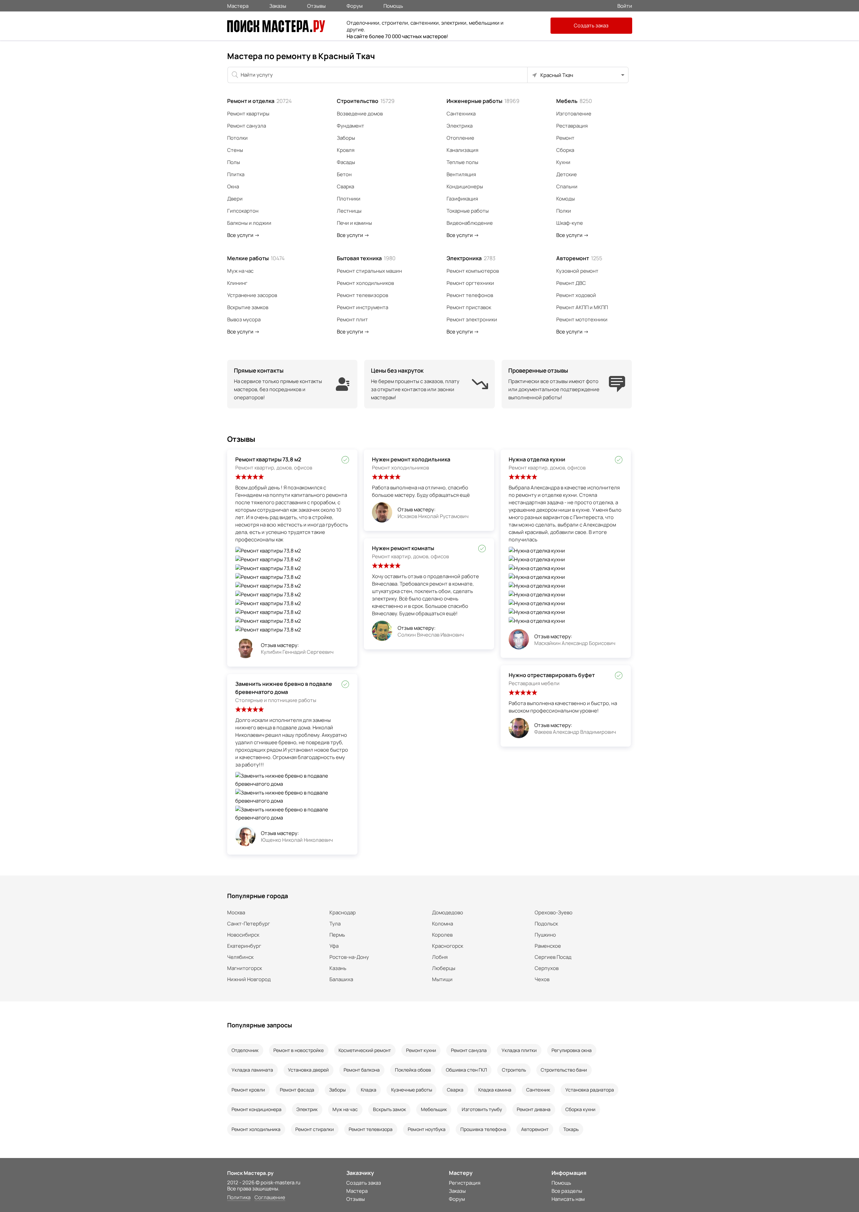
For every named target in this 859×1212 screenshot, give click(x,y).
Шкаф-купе (569, 222)
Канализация (462, 150)
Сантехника (461, 113)
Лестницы (349, 210)
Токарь (571, 1129)
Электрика (460, 125)
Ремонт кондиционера (256, 1109)
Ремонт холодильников (365, 283)
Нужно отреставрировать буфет (552, 675)
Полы (233, 162)
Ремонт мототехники (582, 319)
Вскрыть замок (389, 1109)
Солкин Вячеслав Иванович (431, 634)
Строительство (366, 101)
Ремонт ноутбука (427, 1129)
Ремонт (565, 137)
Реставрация (572, 125)
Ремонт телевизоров (362, 295)
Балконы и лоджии (249, 222)
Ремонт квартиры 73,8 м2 (268, 459)
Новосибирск (243, 934)
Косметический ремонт (365, 1050)
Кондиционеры (465, 186)
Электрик (307, 1109)
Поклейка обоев (413, 1070)
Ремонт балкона (362, 1070)
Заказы (277, 5)
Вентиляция (461, 174)
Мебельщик (434, 1109)
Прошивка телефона (483, 1129)
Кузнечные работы (411, 1089)
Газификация (462, 198)
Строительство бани (564, 1070)
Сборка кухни (580, 1109)
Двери (235, 198)
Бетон (344, 174)
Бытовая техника (366, 258)
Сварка (345, 186)
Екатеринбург (244, 945)
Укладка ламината (252, 1070)
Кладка (368, 1089)
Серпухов (547, 968)
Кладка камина (494, 1089)
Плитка (235, 174)
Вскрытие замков (247, 307)
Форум (355, 5)
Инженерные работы (483, 101)
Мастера (237, 5)
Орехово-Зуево (553, 912)
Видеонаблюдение (470, 222)
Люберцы (443, 968)
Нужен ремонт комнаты (403, 548)
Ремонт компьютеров (473, 270)
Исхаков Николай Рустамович (433, 516)
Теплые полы (462, 162)
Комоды (565, 198)
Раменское (548, 945)
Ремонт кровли (248, 1089)
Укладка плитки (519, 1050)
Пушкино (545, 934)
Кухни (563, 162)
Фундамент (350, 125)
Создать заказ (591, 25)
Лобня (440, 957)
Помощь (393, 5)
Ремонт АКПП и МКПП (582, 307)
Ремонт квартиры (248, 113)
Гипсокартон (243, 210)
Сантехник (538, 1089)
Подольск (546, 923)
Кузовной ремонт (577, 270)
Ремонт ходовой (576, 295)
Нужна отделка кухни (537, 459)
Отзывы (316, 5)
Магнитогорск (244, 968)
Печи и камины (354, 222)
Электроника (471, 258)
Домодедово (447, 912)
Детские (566, 174)
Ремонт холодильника (256, 1129)
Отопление (460, 137)
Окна (233, 186)
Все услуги (243, 235)
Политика (238, 1197)
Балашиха (341, 979)
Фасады (346, 162)
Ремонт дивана (534, 1109)
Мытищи (442, 979)
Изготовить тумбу (482, 1109)
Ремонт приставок (469, 307)
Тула (335, 923)
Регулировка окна (572, 1050)
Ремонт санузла (246, 125)
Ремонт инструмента (362, 307)
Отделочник (245, 1050)
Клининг (237, 283)
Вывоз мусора (244, 319)
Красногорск (447, 945)
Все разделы (567, 1190)
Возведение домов (360, 113)
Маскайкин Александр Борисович (574, 643)
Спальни (567, 186)
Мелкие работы (256, 258)
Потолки (237, 137)
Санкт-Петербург (248, 923)
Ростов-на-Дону (349, 957)
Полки (563, 210)
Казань (337, 968)
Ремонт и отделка (259, 101)
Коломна (442, 923)
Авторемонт (579, 258)
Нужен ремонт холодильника (411, 459)
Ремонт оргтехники (470, 283)
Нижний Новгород (249, 979)
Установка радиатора (589, 1089)
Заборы (346, 137)
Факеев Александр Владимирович (575, 731)
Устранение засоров (252, 295)
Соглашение (269, 1197)
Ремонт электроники (472, 319)
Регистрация (464, 1182)
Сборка (565, 150)
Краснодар (342, 912)
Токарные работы (468, 210)
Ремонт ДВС (571, 283)
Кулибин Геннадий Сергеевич (297, 651)
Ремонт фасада (297, 1089)
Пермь (337, 934)
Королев (442, 934)
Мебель (574, 101)
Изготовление (573, 113)
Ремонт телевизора (371, 1129)
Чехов (542, 979)
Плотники (348, 198)
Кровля (345, 150)
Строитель (514, 1070)
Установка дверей (308, 1070)
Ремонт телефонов (470, 295)
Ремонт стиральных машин (369, 270)
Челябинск (240, 957)
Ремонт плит (352, 319)
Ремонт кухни (421, 1050)
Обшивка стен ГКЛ (466, 1070)
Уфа (334, 945)
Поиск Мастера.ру (250, 1173)
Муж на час (240, 270)
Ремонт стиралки (314, 1129)
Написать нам (568, 1199)
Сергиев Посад (553, 957)
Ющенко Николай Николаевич (297, 839)
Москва (236, 912)
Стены (235, 150)
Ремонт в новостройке (298, 1050)
